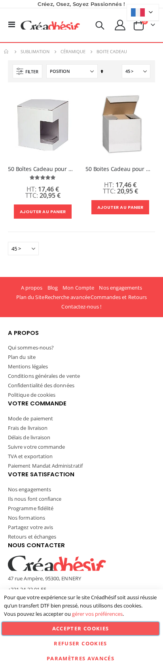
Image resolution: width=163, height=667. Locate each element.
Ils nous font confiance (35, 498)
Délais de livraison (29, 437)
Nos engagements (120, 287)
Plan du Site (30, 297)
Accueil (6, 51)
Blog (52, 287)
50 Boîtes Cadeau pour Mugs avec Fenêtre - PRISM (43, 169)
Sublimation (35, 51)
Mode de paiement (30, 418)
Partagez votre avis (30, 527)
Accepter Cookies (80, 628)
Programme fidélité (30, 508)
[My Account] (120, 25)
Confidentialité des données (41, 385)
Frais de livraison (27, 427)
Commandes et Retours (119, 297)
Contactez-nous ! (81, 306)
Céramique (73, 51)
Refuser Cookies (80, 643)
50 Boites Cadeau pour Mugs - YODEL (120, 169)
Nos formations (26, 517)
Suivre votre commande (36, 446)
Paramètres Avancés (80, 658)
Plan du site (22, 356)
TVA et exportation (30, 456)
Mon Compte (78, 287)
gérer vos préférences (97, 613)
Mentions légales (28, 366)
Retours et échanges (32, 536)
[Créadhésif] (50, 25)
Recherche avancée (67, 297)
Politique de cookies (31, 394)
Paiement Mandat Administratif (45, 465)
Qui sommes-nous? (31, 347)
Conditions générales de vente (44, 375)
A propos (32, 287)
